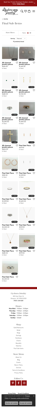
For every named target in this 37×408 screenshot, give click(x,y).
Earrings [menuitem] (18, 335)
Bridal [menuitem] (18, 330)
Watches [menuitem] (18, 346)
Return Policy (18, 365)
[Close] (34, 3)
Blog (18, 360)
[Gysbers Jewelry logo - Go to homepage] (10, 11)
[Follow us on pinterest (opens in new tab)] (12, 383)
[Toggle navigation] (33, 11)
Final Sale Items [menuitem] (18, 348)
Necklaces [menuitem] (18, 338)
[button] (22, 11)
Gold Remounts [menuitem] (19, 328)
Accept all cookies (25, 403)
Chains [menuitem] (18, 341)
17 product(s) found (18, 41)
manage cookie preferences (20, 398)
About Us (18, 357)
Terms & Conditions (18, 370)
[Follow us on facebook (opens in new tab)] (18, 383)
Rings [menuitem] (18, 333)
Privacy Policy (18, 373)
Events (18, 362)
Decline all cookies (12, 403)
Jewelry (5, 19)
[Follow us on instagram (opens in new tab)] (24, 383)
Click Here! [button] (21, 4)
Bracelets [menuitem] (18, 343)
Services (18, 368)
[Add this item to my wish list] (16, 62)
